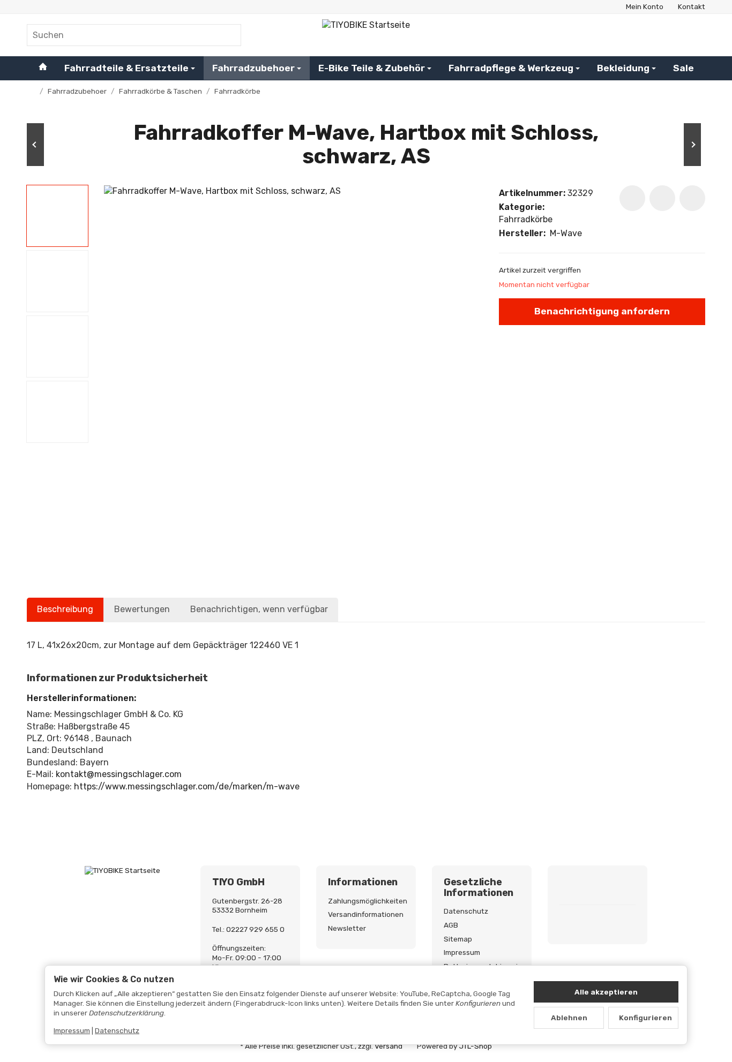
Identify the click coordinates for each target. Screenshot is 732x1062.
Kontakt (691, 6)
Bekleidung (623, 67)
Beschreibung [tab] (65, 609)
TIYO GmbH (238, 882)
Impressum (72, 1030)
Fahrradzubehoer (253, 67)
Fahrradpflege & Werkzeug (511, 67)
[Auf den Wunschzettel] (632, 198)
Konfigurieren (645, 1017)
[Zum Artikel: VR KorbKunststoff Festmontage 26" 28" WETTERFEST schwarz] (673, 144)
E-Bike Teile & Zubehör (371, 67)
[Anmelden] (669, 35)
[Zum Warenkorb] (695, 35)
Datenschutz (117, 1030)
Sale (683, 67)
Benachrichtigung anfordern (602, 311)
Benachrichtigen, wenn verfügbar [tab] (259, 609)
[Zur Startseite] (366, 35)
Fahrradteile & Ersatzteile (126, 67)
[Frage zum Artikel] (692, 198)
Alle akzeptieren (606, 992)
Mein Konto (644, 6)
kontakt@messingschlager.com (119, 774)
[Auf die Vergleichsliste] (662, 198)
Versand (388, 1046)
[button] (57, 215)
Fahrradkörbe (525, 219)
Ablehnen (569, 1017)
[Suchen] (227, 35)
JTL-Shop (475, 1046)
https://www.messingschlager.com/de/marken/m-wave (187, 786)
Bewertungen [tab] (142, 609)
